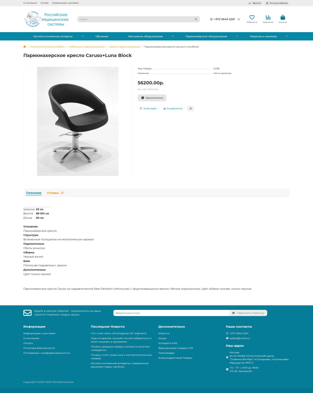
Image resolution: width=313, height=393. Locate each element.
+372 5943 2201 (224, 19)
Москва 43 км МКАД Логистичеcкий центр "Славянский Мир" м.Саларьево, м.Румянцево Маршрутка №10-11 (259, 357)
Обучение (101, 36)
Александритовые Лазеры (175, 357)
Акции (162, 338)
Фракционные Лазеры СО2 (175, 348)
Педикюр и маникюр (263, 36)
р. (255, 3)
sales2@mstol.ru (240, 338)
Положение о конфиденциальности (46, 352)
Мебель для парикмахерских (87, 46)
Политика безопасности (39, 348)
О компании (30, 3)
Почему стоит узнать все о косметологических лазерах (121, 356)
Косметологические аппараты (53, 36)
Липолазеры (166, 352)
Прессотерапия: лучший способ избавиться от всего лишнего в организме (121, 340)
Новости (163, 333)
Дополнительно (171, 326)
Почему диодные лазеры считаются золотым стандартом (120, 348)
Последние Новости (108, 326)
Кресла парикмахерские (124, 46)
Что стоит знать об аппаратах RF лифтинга (118, 333)
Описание (33, 193)
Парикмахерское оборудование (206, 36)
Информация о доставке (65, 3)
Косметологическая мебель (47, 46)
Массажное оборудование (145, 36)
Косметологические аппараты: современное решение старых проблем (120, 365)
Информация (34, 326)
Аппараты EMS (167, 343)
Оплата (45, 3)
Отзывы (55, 193)
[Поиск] (196, 19)
